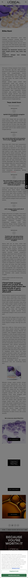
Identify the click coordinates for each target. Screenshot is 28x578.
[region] (14, 564)
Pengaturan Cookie (14, 571)
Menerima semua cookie (14, 575)
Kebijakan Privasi (16, 568)
